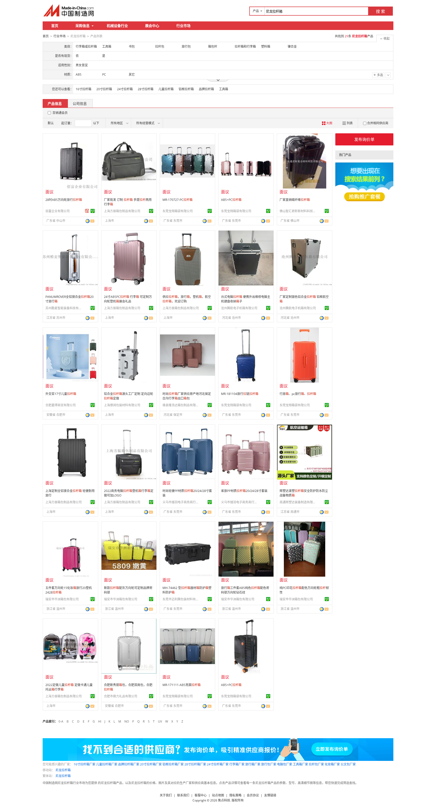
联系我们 (183, 795)
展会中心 (152, 25)
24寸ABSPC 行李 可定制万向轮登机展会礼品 (128, 299)
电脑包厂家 (284, 764)
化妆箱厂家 (332, 764)
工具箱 (223, 89)
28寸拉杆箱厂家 (195, 764)
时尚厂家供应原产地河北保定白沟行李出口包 (186, 396)
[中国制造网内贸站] (69, 10)
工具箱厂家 (300, 764)
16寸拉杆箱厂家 (84, 764)
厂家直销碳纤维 (295, 200)
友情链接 (270, 795)
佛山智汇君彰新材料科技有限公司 (298, 211)
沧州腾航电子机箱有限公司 (239, 308)
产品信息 (55, 103)
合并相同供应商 (377, 123)
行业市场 (183, 25)
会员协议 (253, 795)
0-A (61, 721)
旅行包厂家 (268, 764)
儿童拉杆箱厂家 (106, 764)
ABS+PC (231, 200)
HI (99, 721)
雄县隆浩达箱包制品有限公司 (181, 405)
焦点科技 (224, 800)
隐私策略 (235, 795)
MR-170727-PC (177, 200)
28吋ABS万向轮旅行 (63, 200)
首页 (54, 25)
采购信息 (82, 25)
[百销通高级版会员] (87, 211)
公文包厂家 (348, 764)
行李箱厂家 (236, 764)
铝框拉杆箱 (186, 89)
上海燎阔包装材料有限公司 (122, 405)
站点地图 (218, 795)
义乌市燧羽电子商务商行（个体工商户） (181, 502)
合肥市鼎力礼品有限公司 (120, 696)
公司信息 (80, 103)
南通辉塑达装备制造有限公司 (298, 502)
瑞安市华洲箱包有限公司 (62, 599)
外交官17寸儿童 (60, 394)
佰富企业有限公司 (57, 211)
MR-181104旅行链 (239, 394)
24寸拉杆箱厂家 (218, 764)
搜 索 (380, 11)
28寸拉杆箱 (145, 89)
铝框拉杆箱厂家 (173, 764)
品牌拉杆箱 (206, 89)
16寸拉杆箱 (83, 89)
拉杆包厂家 (316, 764)
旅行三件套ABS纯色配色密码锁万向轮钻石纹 (245, 590)
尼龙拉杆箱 (63, 770)
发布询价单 (364, 139)
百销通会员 (60, 113)
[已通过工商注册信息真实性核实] (93, 211)
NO (126, 721)
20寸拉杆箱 (104, 89)
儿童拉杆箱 (166, 89)
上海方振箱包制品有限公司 (122, 211)
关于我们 (166, 795)
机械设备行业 (117, 25)
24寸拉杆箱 (125, 89)
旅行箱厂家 (252, 764)
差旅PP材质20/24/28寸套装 (244, 491)
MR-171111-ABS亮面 (181, 685)
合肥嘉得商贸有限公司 (60, 405)
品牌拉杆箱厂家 (128, 764)
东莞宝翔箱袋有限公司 (177, 211)
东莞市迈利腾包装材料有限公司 (181, 599)
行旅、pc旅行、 (298, 394)
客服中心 (201, 795)
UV (160, 721)
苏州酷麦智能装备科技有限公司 (64, 308)
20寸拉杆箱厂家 (151, 764)
